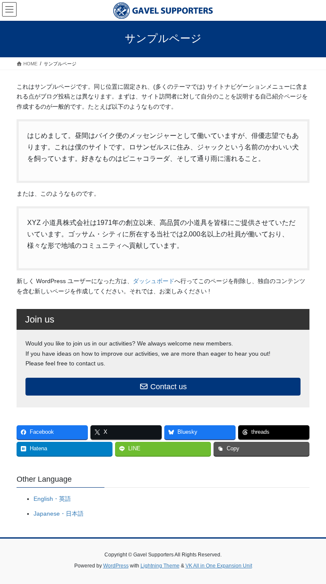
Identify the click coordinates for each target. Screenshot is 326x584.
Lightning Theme (160, 566)
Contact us (167, 386)
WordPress (116, 566)
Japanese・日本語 (59, 513)
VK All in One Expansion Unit (218, 566)
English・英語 (52, 498)
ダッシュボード (153, 281)
